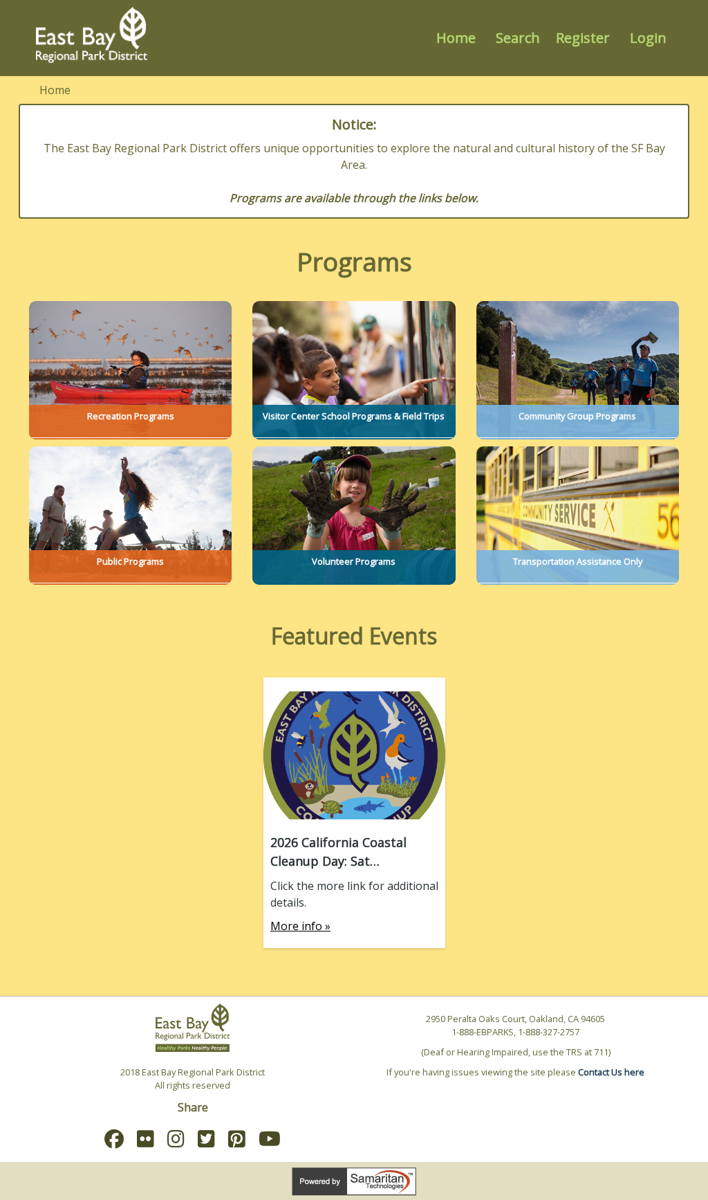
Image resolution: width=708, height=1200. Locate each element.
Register (583, 37)
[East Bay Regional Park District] (92, 35)
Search (518, 37)
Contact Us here (611, 1072)
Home (456, 37)
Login (648, 37)
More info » (300, 926)
